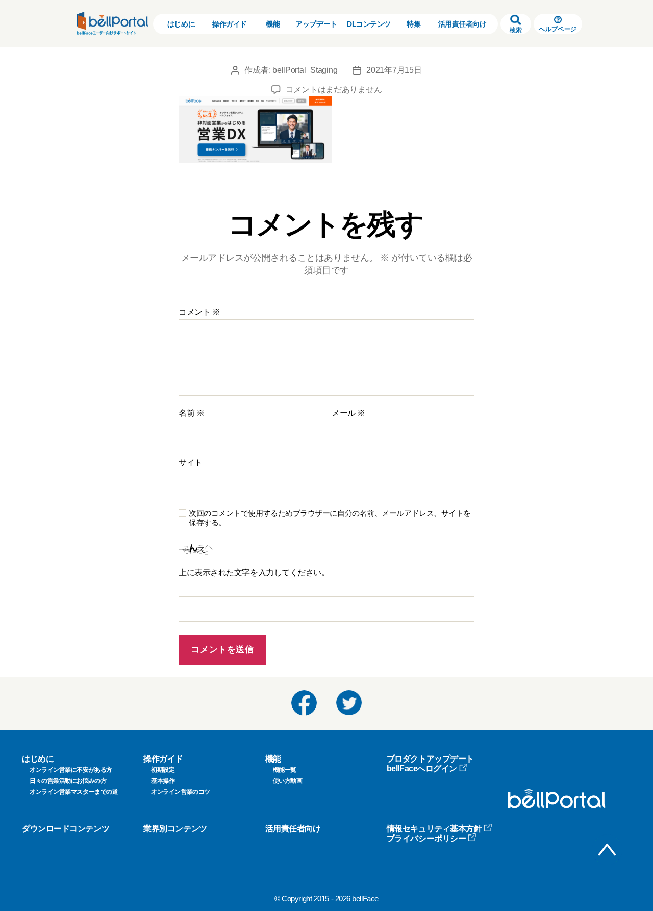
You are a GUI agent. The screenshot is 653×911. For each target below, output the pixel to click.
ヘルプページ (557, 29)
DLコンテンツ (369, 24)
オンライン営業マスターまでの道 (74, 791)
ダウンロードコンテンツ (65, 828)
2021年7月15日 (393, 70)
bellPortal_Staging (304, 70)
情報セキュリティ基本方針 (434, 828)
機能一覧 (284, 769)
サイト (191, 462)
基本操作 (162, 781)
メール (348, 413)
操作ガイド (229, 24)
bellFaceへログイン (422, 768)
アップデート (316, 24)
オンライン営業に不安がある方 (71, 769)
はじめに (181, 24)
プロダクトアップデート (430, 758)
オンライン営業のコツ (180, 791)
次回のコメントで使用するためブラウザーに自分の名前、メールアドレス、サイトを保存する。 (330, 518)
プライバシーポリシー (426, 838)
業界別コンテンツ (175, 828)
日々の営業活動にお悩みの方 (68, 781)
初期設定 (162, 769)
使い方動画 (288, 781)
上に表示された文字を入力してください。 (254, 572)
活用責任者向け (462, 24)
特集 (413, 24)
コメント (199, 312)
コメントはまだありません (334, 89)
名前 (191, 413)
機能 (273, 24)
